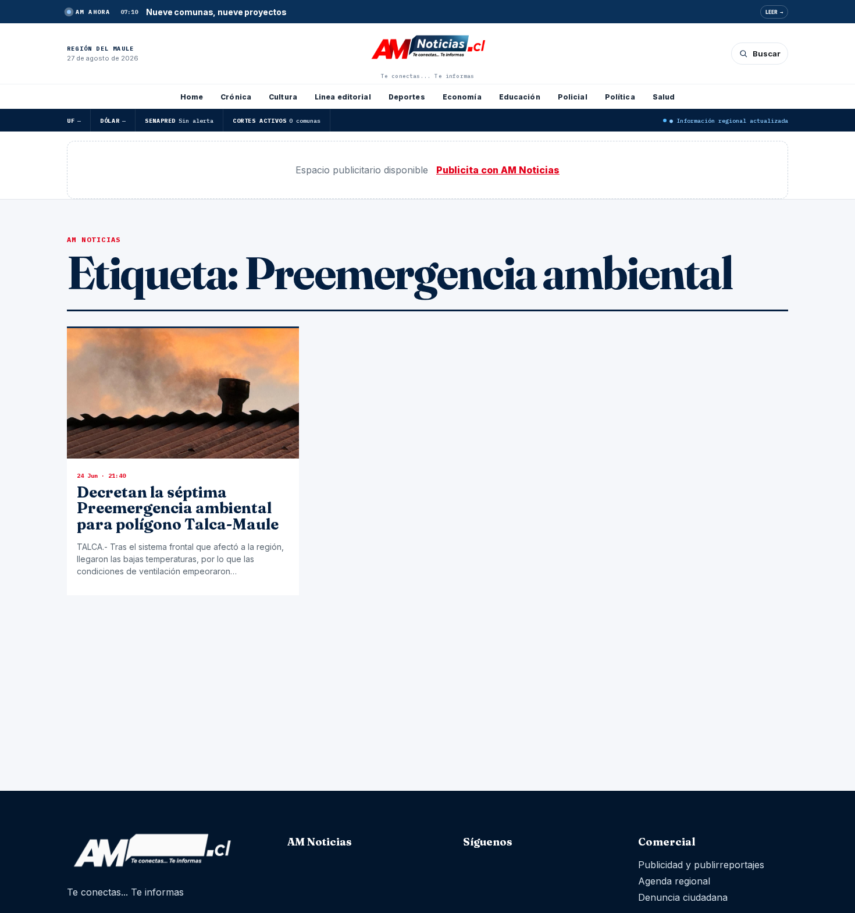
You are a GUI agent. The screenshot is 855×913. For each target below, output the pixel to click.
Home (191, 97)
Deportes (407, 97)
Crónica (235, 97)
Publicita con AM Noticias (498, 170)
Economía (462, 97)
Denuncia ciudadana (683, 897)
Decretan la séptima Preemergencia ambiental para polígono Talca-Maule (178, 508)
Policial (572, 97)
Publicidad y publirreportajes (701, 865)
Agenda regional (674, 881)
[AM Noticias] (427, 48)
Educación (519, 97)
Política (620, 97)
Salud (664, 97)
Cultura (283, 97)
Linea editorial (343, 97)
